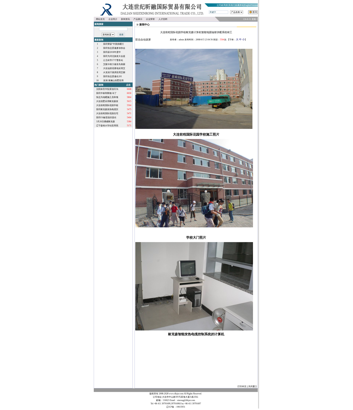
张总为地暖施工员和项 (107, 97)
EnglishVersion (251, 5)
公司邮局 (221, 5)
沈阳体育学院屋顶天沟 (107, 89)
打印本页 (242, 386)
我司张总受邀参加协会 (114, 48)
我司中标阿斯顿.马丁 (106, 93)
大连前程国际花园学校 (107, 105)
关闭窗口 (252, 386)
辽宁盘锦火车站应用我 (107, 125)
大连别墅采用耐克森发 (107, 101)
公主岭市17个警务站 (113, 60)
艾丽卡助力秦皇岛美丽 (114, 64)
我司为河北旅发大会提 (114, 56)
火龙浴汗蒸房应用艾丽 (114, 72)
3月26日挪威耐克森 (105, 121)
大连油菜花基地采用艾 (114, 68)
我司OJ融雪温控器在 (106, 117)
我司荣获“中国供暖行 (113, 44)
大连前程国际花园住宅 (107, 113)
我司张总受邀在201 (112, 76)
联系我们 (230, 5)
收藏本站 (239, 5)
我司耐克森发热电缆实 (107, 109)
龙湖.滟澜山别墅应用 (113, 80)
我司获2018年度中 (112, 52)
